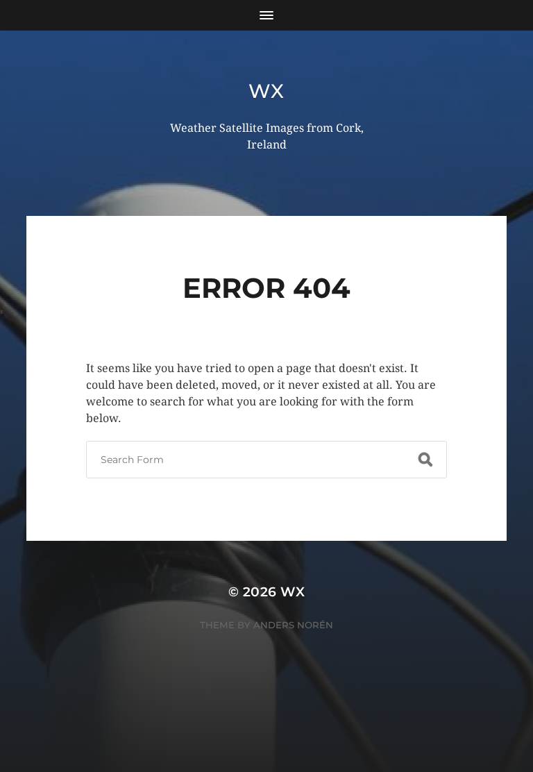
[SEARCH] (425, 460)
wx (266, 91)
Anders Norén (293, 624)
